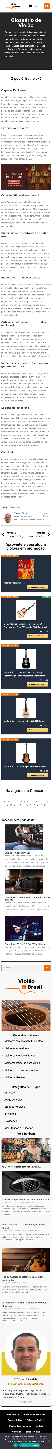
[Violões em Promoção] (26, 177)
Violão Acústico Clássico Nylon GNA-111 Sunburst (25, 766)
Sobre (5, 507)
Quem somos (13, 1414)
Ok (16, 1445)
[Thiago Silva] (8, 518)
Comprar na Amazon (38, 587)
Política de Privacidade (34, 1414)
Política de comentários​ (20, 1426)
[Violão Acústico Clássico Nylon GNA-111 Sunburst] (26, 753)
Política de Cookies (35, 1420)
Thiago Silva (20, 513)
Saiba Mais (26, 1401)
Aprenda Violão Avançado (15, 582)
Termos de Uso (15, 1420)
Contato (39, 1426)
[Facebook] (44, 516)
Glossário (16, 1432)
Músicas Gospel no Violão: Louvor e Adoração (25, 1199)
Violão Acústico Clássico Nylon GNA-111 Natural (24, 721)
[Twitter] (47, 516)
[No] (49, 1441)
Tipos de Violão (33, 1432)
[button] (34, 6)
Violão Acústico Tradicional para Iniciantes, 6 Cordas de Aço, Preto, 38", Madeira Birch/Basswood (25, 674)
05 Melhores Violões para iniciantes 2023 (21, 1166)
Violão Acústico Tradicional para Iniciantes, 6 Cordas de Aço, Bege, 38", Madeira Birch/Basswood (25, 625)
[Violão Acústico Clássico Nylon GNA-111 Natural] (26, 708)
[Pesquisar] (47, 968)
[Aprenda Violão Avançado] (26, 569)
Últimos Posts (15, 507)
